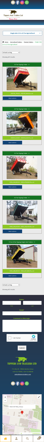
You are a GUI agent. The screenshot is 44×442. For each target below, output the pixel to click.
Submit (22, 348)
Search (27, 438)
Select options (12, 98)
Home (5, 438)
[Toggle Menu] (41, 22)
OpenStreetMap (27, 433)
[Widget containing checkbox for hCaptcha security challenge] (22, 338)
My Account (16, 438)
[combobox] (22, 33)
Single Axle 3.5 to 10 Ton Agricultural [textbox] (24, 33)
